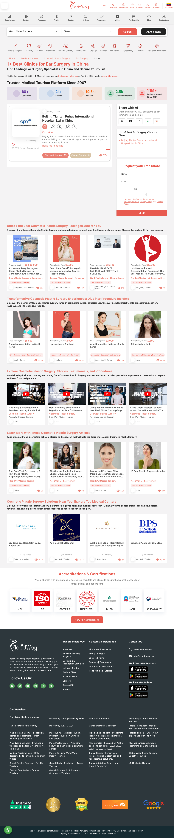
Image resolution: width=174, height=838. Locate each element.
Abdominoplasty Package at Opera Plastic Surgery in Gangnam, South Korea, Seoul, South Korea (25, 271)
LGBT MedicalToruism (140, 763)
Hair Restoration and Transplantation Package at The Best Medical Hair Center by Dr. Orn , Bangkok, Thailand (147, 271)
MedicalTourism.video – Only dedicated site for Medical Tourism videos (27, 756)
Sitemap (67, 689)
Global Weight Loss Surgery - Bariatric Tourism (144, 754)
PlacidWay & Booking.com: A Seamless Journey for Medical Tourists (24, 409)
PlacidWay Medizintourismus (24, 717)
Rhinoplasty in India (141, 344)
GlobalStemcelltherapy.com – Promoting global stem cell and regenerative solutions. (105, 756)
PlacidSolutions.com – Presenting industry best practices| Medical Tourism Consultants (106, 735)
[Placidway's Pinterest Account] (35, 686)
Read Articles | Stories (100, 670)
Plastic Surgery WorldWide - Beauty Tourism (63, 754)
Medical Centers (29, 58)
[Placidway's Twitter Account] (20, 686)
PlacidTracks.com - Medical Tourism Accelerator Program (144, 727)
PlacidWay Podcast (99, 718)
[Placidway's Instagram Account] (43, 686)
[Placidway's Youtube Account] (27, 686)
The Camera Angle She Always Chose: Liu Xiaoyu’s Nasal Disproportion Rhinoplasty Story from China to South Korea (66, 474)
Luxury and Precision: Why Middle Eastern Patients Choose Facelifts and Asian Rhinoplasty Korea (107, 474)
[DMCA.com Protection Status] (81, 804)
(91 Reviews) (66, 554)
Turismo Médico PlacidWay (23, 725)
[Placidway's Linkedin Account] (51, 686)
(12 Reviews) (147, 554)
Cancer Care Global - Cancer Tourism (24, 771)
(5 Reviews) (107, 554)
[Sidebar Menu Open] (4, 6)
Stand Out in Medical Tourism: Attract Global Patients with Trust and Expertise (147, 409)
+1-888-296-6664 (143, 649)
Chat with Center (53, 155)
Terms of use (141, 199)
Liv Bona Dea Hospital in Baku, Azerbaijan (25, 544)
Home (12, 58)
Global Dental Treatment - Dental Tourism (66, 764)
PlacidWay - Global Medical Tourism (143, 720)
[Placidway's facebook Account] (12, 686)
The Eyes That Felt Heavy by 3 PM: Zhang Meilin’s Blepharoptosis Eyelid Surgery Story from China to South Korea (26, 474)
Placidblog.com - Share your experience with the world (143, 734)
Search (127, 31)
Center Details (78, 155)
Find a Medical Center (100, 649)
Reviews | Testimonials (101, 662)
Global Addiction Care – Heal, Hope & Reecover (104, 764)
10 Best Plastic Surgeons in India (148, 471)
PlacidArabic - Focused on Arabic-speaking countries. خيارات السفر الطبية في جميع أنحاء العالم (106, 746)
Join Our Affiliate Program (71, 655)
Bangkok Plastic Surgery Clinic (146, 543)
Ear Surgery (82, 58)
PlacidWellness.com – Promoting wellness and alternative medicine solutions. (27, 746)
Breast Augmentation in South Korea (25, 345)
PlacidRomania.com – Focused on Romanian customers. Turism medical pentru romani (27, 735)
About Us (67, 649)
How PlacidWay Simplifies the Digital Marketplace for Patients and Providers (65, 409)
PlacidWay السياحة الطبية (61, 725)
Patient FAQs (69, 672)
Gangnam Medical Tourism (102, 725)
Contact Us (68, 685)
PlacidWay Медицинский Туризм (66, 718)
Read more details (52, 145)
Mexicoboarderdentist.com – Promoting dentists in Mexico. (144, 744)
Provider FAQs (70, 676)
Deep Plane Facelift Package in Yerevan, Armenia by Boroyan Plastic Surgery (65, 271)
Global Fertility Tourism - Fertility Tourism (27, 764)
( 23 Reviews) (30, 140)
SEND (142, 213)
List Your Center (71, 668)
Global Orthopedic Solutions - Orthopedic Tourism (64, 771)
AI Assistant (153, 31)
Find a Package (97, 653)
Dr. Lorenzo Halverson (68, 76)
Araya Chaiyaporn (110, 76)
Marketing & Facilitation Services (73, 662)
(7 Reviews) (25, 554)
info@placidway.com (144, 656)
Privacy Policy (146, 201)
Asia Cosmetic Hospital (62, 543)
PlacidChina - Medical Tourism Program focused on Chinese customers (65, 735)
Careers (67, 681)
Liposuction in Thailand (62, 344)
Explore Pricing (97, 658)
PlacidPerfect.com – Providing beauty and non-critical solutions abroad (66, 746)
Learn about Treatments (101, 666)
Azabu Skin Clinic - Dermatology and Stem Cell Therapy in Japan (107, 544)
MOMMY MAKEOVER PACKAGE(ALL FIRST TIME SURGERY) (104, 271)
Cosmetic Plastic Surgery (57, 58)
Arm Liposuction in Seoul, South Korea (107, 345)
